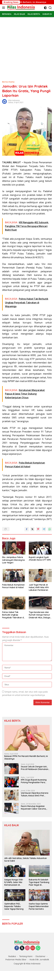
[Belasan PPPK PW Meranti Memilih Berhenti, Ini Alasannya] (27, 738)
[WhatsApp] (38, 948)
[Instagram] (27, 948)
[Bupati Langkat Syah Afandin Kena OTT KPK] (40, 548)
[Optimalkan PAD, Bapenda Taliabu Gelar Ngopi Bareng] (14, 895)
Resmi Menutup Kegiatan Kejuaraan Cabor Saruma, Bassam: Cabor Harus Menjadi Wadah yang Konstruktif (33, 807)
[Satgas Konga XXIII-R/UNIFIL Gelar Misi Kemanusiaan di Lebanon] (14, 871)
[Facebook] (16, 948)
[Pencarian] (50, 7)
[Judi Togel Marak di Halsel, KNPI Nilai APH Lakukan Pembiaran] (40, 575)
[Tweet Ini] (32, 529)
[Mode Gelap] (45, 7)
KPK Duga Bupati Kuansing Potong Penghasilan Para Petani (34, 781)
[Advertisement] (27, 46)
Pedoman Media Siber (15, 959)
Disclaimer (41, 956)
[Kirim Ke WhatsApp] (50, 529)
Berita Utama (8, 81)
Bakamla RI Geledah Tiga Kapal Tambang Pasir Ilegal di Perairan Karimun (39, 882)
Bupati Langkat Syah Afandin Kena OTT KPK (40, 558)
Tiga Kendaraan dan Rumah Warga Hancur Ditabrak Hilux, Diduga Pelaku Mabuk (39, 615)
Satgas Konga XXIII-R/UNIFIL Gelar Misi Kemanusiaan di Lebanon (13, 882)
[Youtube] (32, 948)
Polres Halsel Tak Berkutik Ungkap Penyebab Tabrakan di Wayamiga (13, 615)
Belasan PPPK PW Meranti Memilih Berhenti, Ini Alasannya (26, 757)
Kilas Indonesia (14, 100)
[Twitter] (22, 948)
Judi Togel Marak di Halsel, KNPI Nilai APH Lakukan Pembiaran (39, 587)
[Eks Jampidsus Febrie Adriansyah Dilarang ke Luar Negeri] (13, 548)
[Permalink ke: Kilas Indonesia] (4, 101)
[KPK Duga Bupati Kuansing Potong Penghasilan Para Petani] (11, 781)
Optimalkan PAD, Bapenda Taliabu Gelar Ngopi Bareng (13, 906)
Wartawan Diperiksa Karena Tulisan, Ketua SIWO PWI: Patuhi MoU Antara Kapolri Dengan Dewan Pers (34, 794)
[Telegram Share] (44, 529)
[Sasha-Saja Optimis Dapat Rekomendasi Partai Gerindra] (39, 895)
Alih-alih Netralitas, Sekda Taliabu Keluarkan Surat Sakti (25, 859)
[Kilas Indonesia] (21, 7)
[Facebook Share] (26, 529)
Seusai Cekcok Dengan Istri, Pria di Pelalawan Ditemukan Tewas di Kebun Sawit (34, 768)
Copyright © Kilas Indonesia (27, 963)
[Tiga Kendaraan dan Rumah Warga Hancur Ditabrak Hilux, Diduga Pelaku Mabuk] (40, 602)
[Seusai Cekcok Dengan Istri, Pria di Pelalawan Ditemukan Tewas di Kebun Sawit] (11, 768)
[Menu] (4, 7)
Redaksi (12, 956)
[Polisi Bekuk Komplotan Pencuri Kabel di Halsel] (13, 575)
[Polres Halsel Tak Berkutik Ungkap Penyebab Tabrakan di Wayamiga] (13, 602)
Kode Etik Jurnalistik (39, 959)
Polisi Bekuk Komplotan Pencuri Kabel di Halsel (13, 586)
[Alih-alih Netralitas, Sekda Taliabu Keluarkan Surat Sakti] (27, 842)
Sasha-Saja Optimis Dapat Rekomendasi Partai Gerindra (39, 906)
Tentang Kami (25, 956)
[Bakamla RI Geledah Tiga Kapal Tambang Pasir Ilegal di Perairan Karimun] (39, 871)
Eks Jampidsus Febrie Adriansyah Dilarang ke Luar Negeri (13, 560)
